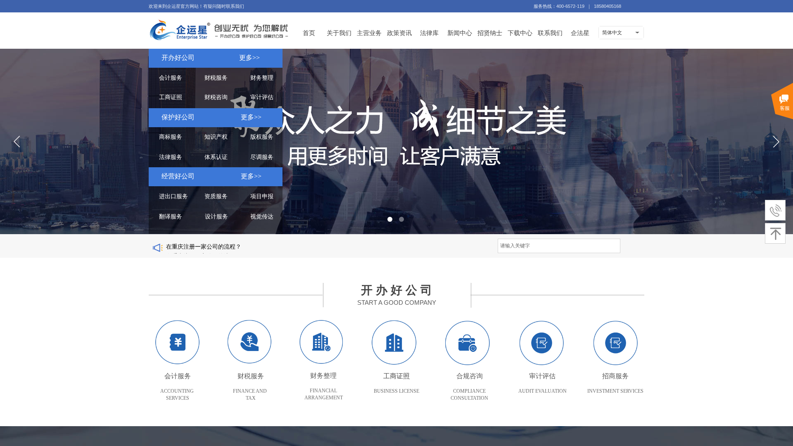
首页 (309, 32)
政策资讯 (399, 32)
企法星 (580, 32)
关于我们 (339, 32)
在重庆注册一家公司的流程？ (203, 250)
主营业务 (369, 32)
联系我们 (550, 32)
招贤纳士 (489, 32)
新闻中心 (459, 32)
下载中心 (520, 32)
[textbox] (559, 246)
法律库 (429, 32)
